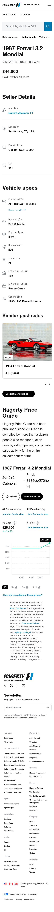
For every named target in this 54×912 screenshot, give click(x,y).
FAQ (31, 864)
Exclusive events (36, 761)
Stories (7, 846)
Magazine (33, 757)
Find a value (9, 14)
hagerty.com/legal (22, 632)
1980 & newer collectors (14, 753)
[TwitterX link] (11, 685)
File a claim (8, 742)
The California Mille (37, 796)
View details (30, 496)
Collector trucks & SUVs (14, 761)
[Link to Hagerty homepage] (19, 677)
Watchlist (25, 14)
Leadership (34, 830)
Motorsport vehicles (12, 773)
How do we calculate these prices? (23, 595)
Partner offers (35, 754)
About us (33, 826)
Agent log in (9, 808)
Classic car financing (13, 788)
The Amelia (34, 792)
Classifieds (8, 823)
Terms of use (29, 900)
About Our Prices (18, 608)
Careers (32, 837)
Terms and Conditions (28, 718)
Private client (9, 781)
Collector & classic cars (14, 757)
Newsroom (34, 841)
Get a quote (8, 738)
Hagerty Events (36, 788)
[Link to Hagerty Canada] (11, 884)
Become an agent (11, 804)
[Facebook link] (5, 685)
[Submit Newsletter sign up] (48, 708)
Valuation (33, 742)
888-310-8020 (35, 777)
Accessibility (33, 894)
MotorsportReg (10, 869)
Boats (6, 777)
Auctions (7, 819)
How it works (9, 831)
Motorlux (33, 806)
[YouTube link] (23, 685)
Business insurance (12, 785)
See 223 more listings (17, 394)
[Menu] (49, 5)
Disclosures (8, 900)
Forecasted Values (30, 623)
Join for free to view (13, 514)
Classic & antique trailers (14, 765)
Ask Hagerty (34, 746)
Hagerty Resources (12, 865)
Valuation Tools (31, 4)
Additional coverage (12, 792)
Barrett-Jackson (18, 112)
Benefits (33, 750)
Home (31, 822)
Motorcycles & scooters (14, 769)
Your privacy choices (17, 894)
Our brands (34, 833)
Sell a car (8, 827)
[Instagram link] (17, 685)
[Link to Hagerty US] (5, 884)
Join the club (34, 738)
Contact (32, 845)
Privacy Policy (9, 718)
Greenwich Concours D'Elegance (38, 801)
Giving (32, 853)
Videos (6, 842)
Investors (33, 849)
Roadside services (37, 773)
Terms (32, 872)
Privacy (32, 868)
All (5, 850)
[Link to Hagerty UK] (16, 884)
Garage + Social (10, 861)
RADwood (33, 810)
